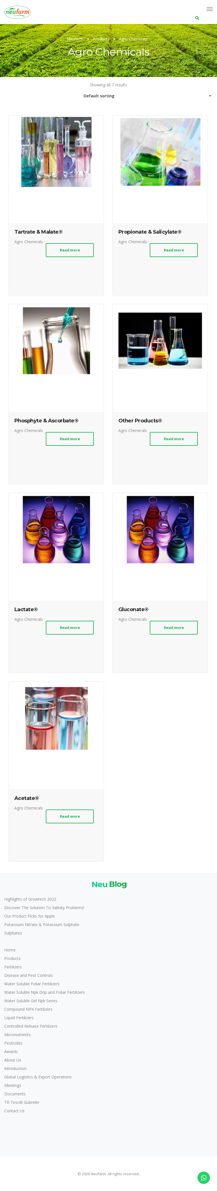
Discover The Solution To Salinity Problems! (44, 907)
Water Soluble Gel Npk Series (30, 1000)
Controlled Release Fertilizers (30, 1026)
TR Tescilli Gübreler (21, 1102)
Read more (70, 250)
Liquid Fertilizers (19, 1017)
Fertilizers (13, 967)
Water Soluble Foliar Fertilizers (32, 983)
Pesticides (13, 1043)
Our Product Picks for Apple (29, 916)
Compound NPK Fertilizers (28, 1009)
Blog (109, 884)
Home (10, 950)
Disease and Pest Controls (28, 975)
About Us (12, 1060)
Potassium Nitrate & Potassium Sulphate (41, 924)
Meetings (12, 1085)
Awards (11, 1051)
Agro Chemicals (28, 241)
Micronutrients (17, 1034)
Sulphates (13, 933)
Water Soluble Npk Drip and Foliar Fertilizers (44, 992)
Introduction (15, 1068)
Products (12, 958)
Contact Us (14, 1110)
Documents (15, 1093)
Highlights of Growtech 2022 (30, 899)
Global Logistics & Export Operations (38, 1077)
